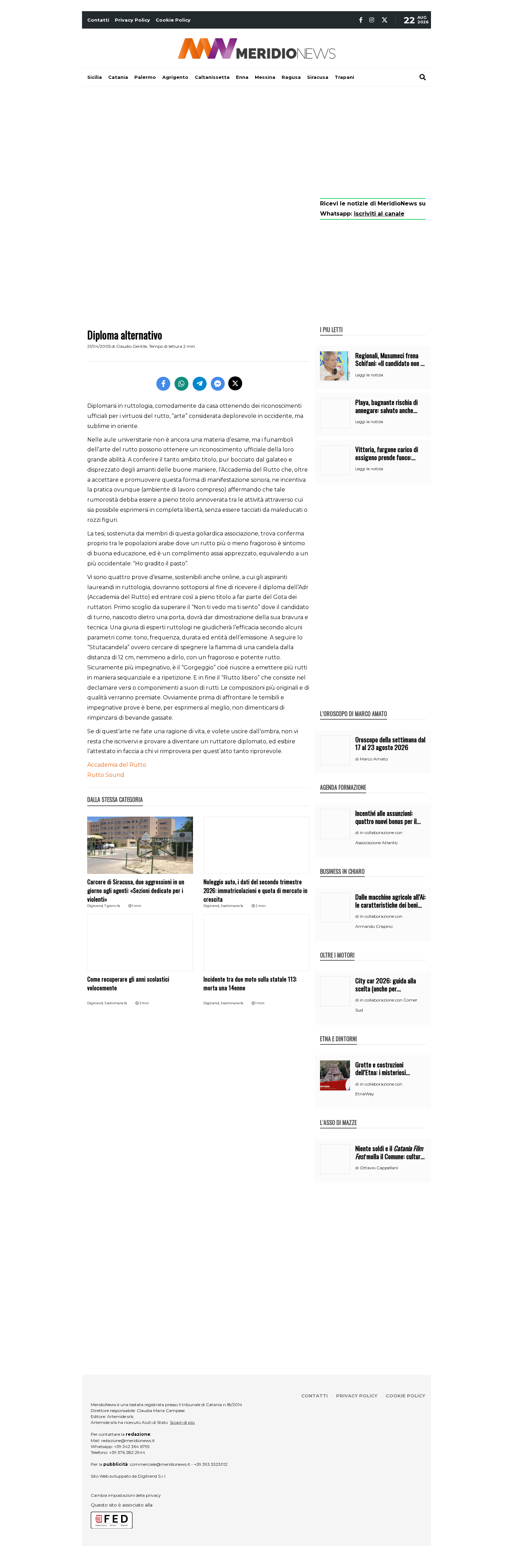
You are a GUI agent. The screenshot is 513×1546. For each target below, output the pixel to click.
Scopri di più (182, 1422)
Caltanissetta (212, 77)
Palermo (145, 77)
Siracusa (317, 77)
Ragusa (291, 77)
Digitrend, (95, 906)
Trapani (344, 77)
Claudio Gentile (131, 346)
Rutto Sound (105, 775)
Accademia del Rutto (116, 764)
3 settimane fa (232, 906)
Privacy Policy (132, 20)
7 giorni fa (112, 906)
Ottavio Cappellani (379, 1167)
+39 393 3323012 (211, 1464)
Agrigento (175, 77)
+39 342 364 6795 (131, 1446)
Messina (265, 77)
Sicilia (94, 77)
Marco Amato (374, 758)
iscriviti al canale (379, 213)
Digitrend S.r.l (151, 1476)
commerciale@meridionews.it (160, 1464)
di (357, 759)
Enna (242, 77)
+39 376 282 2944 (127, 1452)
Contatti (98, 20)
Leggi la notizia (369, 375)
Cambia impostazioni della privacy (126, 1495)
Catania (118, 77)
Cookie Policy (173, 20)
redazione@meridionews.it (128, 1440)
